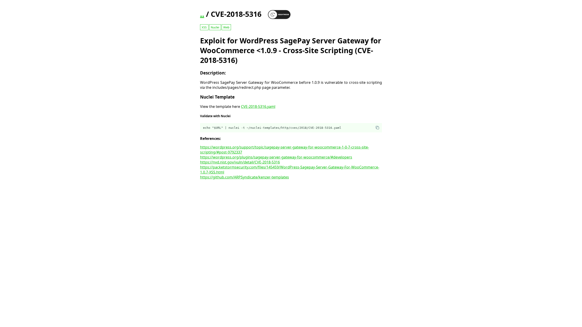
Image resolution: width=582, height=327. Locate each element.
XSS (204, 27)
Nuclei (215, 27)
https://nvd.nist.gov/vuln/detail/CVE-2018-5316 (240, 162)
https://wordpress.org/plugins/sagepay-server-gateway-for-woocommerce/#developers (276, 157)
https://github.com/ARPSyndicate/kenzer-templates (244, 177)
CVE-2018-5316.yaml (258, 106)
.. (202, 14)
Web (226, 27)
